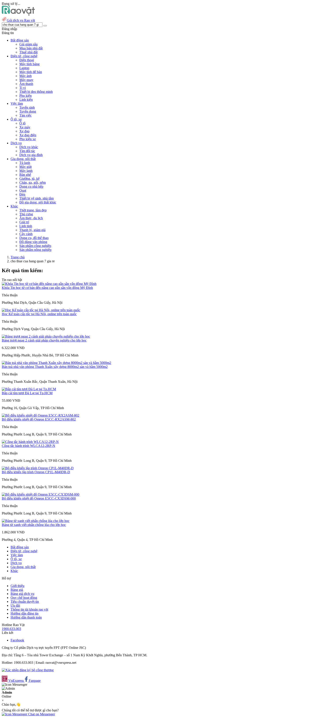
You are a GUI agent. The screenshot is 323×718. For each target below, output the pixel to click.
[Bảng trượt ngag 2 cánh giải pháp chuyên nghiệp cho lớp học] (46, 336)
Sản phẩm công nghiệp (35, 246)
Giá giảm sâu (28, 44)
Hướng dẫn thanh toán (26, 617)
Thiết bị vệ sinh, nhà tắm (36, 198)
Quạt (22, 190)
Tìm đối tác (27, 151)
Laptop (24, 68)
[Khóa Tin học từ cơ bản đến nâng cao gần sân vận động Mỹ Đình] (49, 284)
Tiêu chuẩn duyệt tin (25, 601)
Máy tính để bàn (30, 72)
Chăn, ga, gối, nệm (32, 182)
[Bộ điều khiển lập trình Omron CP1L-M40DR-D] (38, 468)
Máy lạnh (26, 171)
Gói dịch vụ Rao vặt (21, 20)
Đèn (22, 194)
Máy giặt (25, 167)
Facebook (17, 640)
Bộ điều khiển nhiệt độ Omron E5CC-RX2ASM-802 (39, 419)
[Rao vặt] (18, 14)
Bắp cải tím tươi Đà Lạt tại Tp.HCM (27, 393)
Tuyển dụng (27, 111)
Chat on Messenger (41, 714)
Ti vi (22, 88)
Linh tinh (25, 226)
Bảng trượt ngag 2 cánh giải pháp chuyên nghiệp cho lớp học (44, 340)
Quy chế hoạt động (24, 597)
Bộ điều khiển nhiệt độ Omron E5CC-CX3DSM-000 (39, 498)
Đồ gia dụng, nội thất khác (37, 202)
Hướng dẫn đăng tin (24, 613)
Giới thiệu (17, 586)
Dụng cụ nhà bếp (31, 186)
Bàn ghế (25, 174)
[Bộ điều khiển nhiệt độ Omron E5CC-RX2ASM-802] (40, 415)
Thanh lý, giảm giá (32, 230)
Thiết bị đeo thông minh (36, 92)
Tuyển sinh (27, 107)
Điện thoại (26, 60)
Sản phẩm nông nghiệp (35, 250)
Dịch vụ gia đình (31, 155)
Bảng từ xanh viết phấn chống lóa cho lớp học (34, 525)
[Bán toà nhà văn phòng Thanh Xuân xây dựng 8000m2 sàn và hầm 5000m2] (56, 363)
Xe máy (24, 127)
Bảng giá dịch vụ (22, 594)
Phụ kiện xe (27, 139)
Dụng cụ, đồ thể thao (34, 238)
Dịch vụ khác (28, 147)
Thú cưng (26, 214)
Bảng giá (17, 590)
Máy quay (26, 80)
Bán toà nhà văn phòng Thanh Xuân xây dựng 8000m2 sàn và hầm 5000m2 (55, 367)
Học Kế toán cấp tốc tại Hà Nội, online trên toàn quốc (39, 314)
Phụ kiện (25, 95)
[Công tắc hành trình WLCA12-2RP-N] (30, 442)
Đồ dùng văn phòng (33, 242)
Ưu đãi (15, 605)
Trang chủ (18, 257)
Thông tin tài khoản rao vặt (29, 609)
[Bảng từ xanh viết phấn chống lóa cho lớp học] (35, 521)
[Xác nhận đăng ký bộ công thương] (28, 670)
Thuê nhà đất (28, 52)
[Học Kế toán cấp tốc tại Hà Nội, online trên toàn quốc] (41, 310)
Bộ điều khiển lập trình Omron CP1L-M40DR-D (36, 472)
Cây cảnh (26, 234)
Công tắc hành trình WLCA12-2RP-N (28, 446)
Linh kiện (26, 99)
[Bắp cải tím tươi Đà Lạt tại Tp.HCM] (29, 389)
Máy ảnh (25, 76)
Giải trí (24, 222)
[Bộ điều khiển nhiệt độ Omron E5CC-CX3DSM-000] (40, 494)
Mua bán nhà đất (31, 48)
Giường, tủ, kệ (29, 178)
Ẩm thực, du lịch (31, 218)
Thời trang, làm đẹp (33, 210)
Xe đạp (24, 131)
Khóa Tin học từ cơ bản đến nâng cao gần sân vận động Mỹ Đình (47, 288)
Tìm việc (25, 115)
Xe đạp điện (27, 135)
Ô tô (22, 123)
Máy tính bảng (29, 64)
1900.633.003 (11, 629)
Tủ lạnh (24, 163)
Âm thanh (26, 84)
